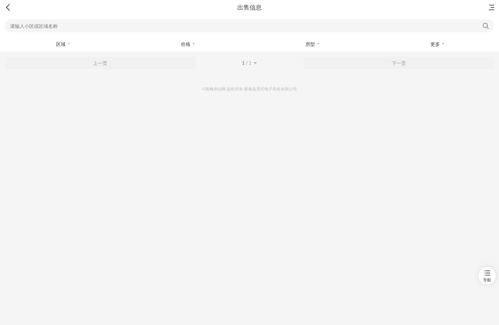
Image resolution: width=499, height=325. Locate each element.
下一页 (399, 63)
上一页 (100, 63)
